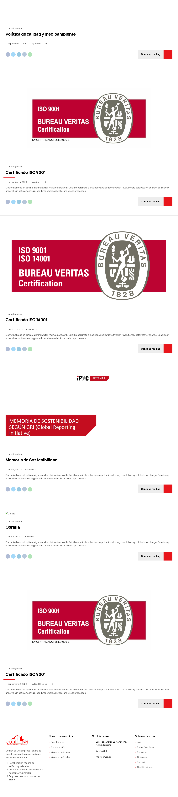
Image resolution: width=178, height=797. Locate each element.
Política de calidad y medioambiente (41, 34)
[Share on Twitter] (13, 54)
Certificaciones (145, 767)
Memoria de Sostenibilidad (32, 460)
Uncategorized (15, 28)
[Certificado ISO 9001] (89, 119)
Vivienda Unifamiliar (60, 757)
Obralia (13, 527)
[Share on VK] (24, 54)
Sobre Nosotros (145, 747)
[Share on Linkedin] (19, 54)
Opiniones (142, 757)
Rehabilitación (58, 742)
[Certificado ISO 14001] (89, 266)
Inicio (139, 742)
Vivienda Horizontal (60, 752)
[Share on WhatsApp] (30, 54)
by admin (36, 43)
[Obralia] (89, 513)
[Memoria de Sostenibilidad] (89, 410)
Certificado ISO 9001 (26, 172)
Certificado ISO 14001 (26, 320)
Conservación (58, 747)
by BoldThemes (39, 683)
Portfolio (141, 762)
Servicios (142, 752)
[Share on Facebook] (8, 54)
